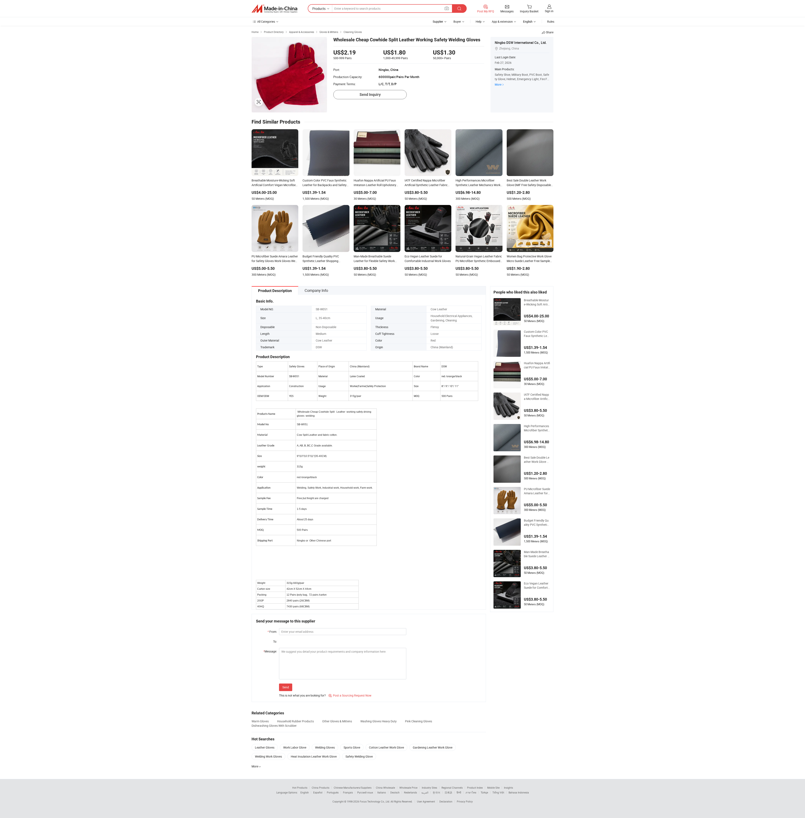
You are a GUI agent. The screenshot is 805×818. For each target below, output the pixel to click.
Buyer (457, 21)
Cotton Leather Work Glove (386, 747)
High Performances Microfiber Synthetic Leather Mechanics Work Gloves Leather (537, 428)
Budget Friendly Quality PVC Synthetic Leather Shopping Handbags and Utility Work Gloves (537, 522)
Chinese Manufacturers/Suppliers (352, 787)
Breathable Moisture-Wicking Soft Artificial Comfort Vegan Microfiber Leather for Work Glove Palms (536, 302)
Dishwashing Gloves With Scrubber (274, 726)
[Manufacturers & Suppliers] (274, 8)
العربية (424, 792)
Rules (550, 21)
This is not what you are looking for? (302, 695)
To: (275, 641)
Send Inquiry (370, 94)
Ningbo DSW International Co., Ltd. (521, 42)
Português (333, 792)
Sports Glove (352, 747)
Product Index (475, 787)
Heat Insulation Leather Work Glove (314, 756)
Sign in (549, 11)
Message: (270, 651)
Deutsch (395, 792)
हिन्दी (459, 792)
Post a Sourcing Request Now (349, 695)
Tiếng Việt (498, 792)
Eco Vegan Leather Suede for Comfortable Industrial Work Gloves (536, 585)
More (498, 84)
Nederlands (410, 792)
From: (272, 632)
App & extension (502, 21)
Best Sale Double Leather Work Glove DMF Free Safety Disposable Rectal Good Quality (537, 459)
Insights (508, 787)
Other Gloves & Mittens (337, 721)
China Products (320, 787)
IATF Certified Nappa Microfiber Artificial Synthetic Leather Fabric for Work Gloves (537, 397)
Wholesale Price (408, 787)
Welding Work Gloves (268, 756)
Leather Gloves (264, 747)
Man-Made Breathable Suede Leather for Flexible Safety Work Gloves (536, 554)
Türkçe (484, 792)
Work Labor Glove (294, 747)
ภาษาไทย (471, 792)
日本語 (448, 792)
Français (348, 792)
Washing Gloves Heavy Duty (378, 721)
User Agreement (426, 801)
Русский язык (365, 792)
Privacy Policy (465, 801)
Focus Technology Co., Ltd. (375, 801)
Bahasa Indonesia (519, 792)
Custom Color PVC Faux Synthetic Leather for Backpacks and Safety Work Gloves (537, 334)
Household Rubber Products (295, 721)
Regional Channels (452, 787)
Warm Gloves (260, 721)
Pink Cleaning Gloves (418, 721)
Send (285, 687)
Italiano (381, 792)
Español (317, 792)
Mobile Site (493, 787)
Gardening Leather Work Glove (432, 747)
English (304, 792)
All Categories (266, 21)
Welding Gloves (325, 747)
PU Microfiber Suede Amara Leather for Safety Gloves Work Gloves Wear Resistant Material (537, 491)
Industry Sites (429, 787)
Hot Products (299, 787)
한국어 (436, 792)
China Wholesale (385, 787)
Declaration (445, 801)
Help (479, 21)
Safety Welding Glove (359, 756)
